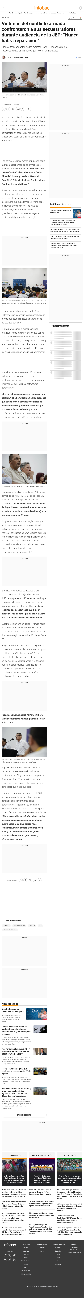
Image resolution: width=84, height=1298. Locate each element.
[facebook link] (5, 1255)
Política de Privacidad (74, 1253)
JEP (40, 926)
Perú (25, 1267)
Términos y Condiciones (74, 1248)
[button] (3, 8)
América (25, 1248)
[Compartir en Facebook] (8, 109)
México (26, 1264)
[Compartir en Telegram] (22, 109)
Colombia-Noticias (9, 930)
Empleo (42, 1251)
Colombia (6, 18)
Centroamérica (26, 1271)
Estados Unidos (26, 1261)
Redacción (42, 1248)
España (25, 1257)
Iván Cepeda (19, 13)
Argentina (26, 1251)
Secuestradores (19, 926)
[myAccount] (80, 8)
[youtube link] (5, 1259)
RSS (26, 1277)
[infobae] (42, 8)
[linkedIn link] (14, 1259)
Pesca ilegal (60, 13)
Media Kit (58, 1264)
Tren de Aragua (28, 13)
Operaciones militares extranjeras (45, 13)
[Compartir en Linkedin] (18, 109)
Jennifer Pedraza (71, 13)
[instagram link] (14, 1255)
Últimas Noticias (26, 1274)
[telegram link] (9, 1259)
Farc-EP (32, 926)
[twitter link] (9, 1255)
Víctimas (6, 926)
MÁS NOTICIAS (24, 1115)
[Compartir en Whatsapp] (4, 109)
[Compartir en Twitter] (13, 109)
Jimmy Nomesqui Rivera (19, 57)
